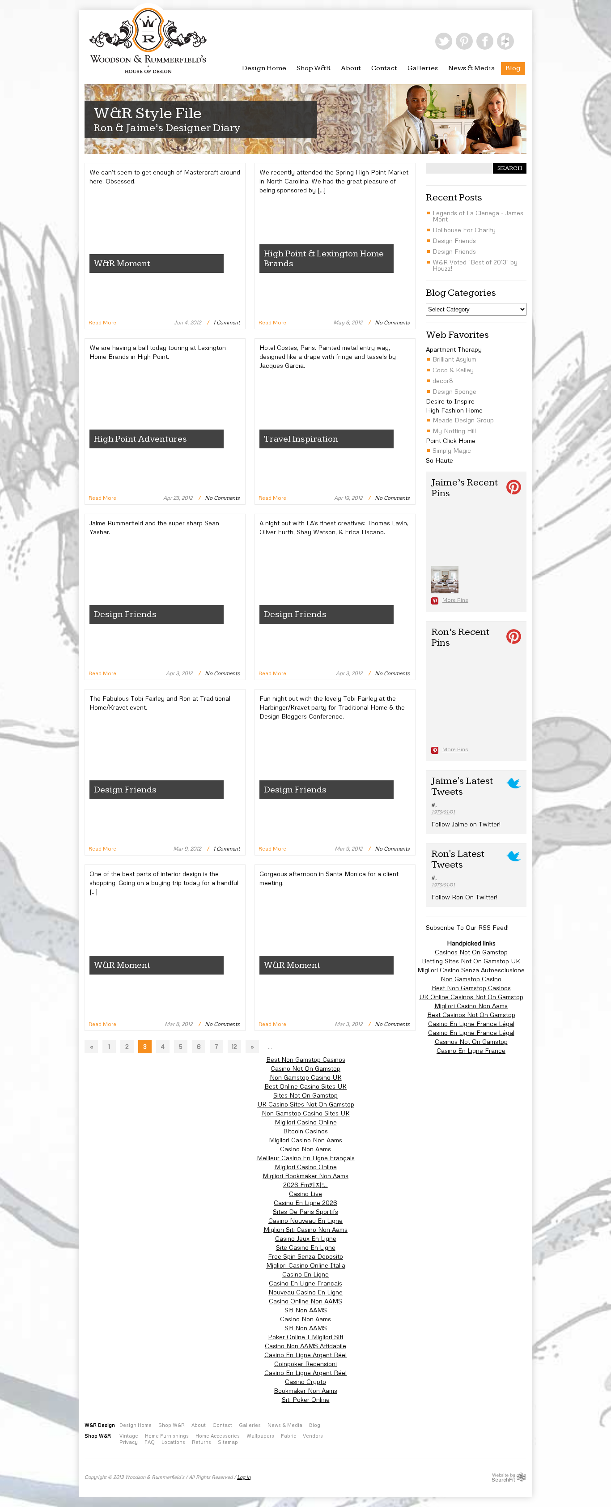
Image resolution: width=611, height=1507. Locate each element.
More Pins (455, 599)
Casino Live (305, 1193)
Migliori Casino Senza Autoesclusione (471, 970)
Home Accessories (217, 1436)
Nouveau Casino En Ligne (305, 1292)
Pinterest (464, 41)
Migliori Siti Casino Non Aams (305, 1229)
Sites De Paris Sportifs (305, 1211)
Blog (513, 68)
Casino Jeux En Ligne (305, 1238)
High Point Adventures (140, 439)
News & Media (471, 68)
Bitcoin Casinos (305, 1131)
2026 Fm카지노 (305, 1184)
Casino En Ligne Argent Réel (305, 1354)
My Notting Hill (454, 430)
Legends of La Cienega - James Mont (478, 216)
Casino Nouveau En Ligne (305, 1220)
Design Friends (125, 614)
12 (234, 1046)
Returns (201, 1442)
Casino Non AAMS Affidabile (305, 1345)
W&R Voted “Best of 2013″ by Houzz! (475, 265)
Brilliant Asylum (454, 359)
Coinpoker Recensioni (305, 1363)
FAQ (149, 1442)
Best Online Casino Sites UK (305, 1086)
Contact (384, 68)
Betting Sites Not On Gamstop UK (471, 961)
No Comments (392, 322)
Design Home (264, 68)
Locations (173, 1442)
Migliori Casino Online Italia (305, 1265)
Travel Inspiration (301, 439)
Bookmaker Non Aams (305, 1390)
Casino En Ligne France (471, 1050)
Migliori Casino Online (306, 1122)
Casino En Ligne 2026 (305, 1202)
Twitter (443, 41)
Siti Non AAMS (305, 1310)
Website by (503, 1477)
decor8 (443, 380)
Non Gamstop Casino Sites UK (306, 1113)
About (351, 68)
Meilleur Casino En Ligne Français (306, 1158)
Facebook (484, 41)
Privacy (128, 1442)
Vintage (128, 1436)
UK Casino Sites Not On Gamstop (305, 1104)
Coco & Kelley (453, 370)
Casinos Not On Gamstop (471, 952)
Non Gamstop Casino (471, 979)
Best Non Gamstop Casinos (471, 988)
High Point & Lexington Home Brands (324, 258)
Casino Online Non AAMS (305, 1301)
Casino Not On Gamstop (305, 1068)
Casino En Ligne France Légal (471, 1023)
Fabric (288, 1436)
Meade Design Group (463, 420)
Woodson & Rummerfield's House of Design (148, 37)
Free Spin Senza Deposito (305, 1256)
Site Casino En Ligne (305, 1247)
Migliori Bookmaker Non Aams (305, 1175)
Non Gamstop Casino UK (306, 1077)
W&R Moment (122, 263)
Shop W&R (314, 68)
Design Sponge (454, 391)
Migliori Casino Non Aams (471, 1005)
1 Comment (226, 322)
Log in (243, 1477)
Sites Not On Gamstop (305, 1095)
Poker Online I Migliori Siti (305, 1337)
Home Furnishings (167, 1436)
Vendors (313, 1436)
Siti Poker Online (306, 1399)
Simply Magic (452, 450)
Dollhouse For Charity (464, 230)
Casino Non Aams (305, 1149)
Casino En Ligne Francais (305, 1283)
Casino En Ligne (305, 1274)
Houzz (505, 41)
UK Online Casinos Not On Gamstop (471, 996)
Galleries (422, 68)
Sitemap (228, 1442)
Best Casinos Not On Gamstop (471, 1014)
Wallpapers (260, 1436)
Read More (102, 322)
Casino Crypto (305, 1381)
